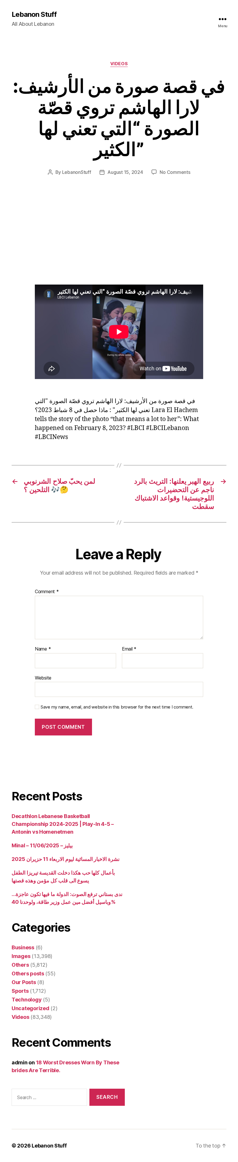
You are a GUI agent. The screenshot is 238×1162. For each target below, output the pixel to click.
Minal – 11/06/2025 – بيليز (42, 845)
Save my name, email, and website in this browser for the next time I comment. (117, 707)
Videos (119, 63)
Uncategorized (30, 1008)
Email (129, 649)
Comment (47, 591)
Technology (27, 1000)
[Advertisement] (84, 241)
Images (21, 956)
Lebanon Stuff (34, 14)
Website (43, 677)
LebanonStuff (76, 172)
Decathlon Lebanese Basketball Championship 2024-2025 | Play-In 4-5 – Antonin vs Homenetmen (63, 824)
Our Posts (24, 982)
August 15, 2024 (125, 172)
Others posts (28, 973)
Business (23, 947)
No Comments (175, 172)
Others (20, 965)
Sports (20, 991)
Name (43, 649)
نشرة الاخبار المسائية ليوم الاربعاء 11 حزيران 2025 (66, 859)
